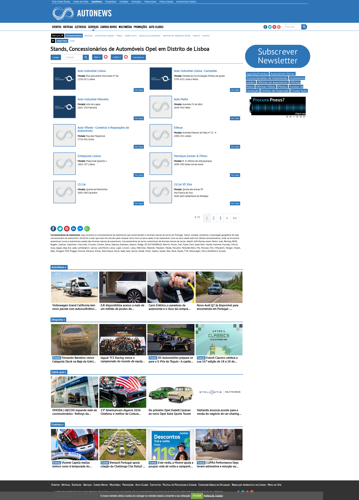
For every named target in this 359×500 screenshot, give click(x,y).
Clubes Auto (299, 91)
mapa (72, 40)
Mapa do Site (274, 484)
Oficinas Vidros (265, 86)
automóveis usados (104, 35)
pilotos (205, 35)
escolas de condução (149, 35)
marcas (196, 35)
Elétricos (76, 484)
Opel (96, 57)
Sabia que (57, 372)
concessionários (74, 35)
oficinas (88, 35)
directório (62, 40)
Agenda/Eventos (257, 74)
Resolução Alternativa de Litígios (249, 484)
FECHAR (197, 495)
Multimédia (125, 26)
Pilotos (282, 86)
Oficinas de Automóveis (273, 82)
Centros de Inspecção (275, 91)
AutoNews (58, 267)
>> (235, 218)
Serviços (87, 484)
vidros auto (131, 35)
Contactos (155, 484)
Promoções (140, 26)
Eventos (56, 26)
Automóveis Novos (283, 74)
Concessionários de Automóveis (267, 78)
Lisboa (116, 57)
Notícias (66, 484)
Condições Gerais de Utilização (214, 484)
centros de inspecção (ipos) (176, 35)
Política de (213, 495)
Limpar (56, 57)
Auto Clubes (141, 484)
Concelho (137, 57)
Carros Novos (108, 26)
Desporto (57, 319)
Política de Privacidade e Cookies (180, 484)
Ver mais (139, 89)
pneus (119, 35)
